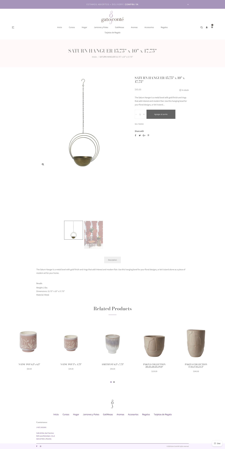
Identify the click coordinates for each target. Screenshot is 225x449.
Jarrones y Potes (91, 414)
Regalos (146, 414)
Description (112, 260)
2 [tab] (114, 382)
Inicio (94, 56)
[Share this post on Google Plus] (144, 135)
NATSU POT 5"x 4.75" (71, 364)
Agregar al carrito (161, 114)
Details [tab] (39, 283)
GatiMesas (108, 414)
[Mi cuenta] (206, 27)
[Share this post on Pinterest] (148, 135)
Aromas (120, 414)
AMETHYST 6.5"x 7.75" (112, 364)
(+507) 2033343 (41, 427)
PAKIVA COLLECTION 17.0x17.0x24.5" (196, 365)
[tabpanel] (29, 348)
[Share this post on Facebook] (135, 135)
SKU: (136, 124)
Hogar (76, 414)
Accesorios (133, 414)
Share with (139, 131)
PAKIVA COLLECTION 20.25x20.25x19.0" (154, 365)
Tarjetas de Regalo (163, 414)
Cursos (66, 414)
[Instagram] (40, 446)
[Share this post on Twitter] (140, 135)
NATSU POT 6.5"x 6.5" (29, 364)
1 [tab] (111, 382)
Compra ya (132, 4)
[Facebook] (36, 446)
